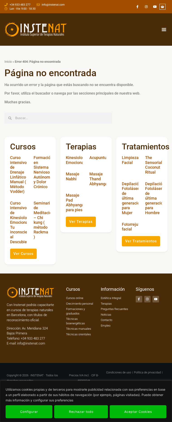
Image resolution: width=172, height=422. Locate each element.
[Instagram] (146, 6)
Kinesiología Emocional (77, 160)
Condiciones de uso (118, 372)
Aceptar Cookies (138, 411)
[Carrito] (162, 7)
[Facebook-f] (137, 6)
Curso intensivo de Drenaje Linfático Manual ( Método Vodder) (18, 174)
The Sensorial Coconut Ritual (153, 164)
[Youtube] (154, 6)
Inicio (8, 61)
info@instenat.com (31, 343)
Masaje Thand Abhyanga (98, 179)
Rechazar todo (81, 411)
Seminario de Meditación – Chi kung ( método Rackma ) (44, 220)
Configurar (29, 411)
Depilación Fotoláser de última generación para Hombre (155, 198)
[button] (164, 29)
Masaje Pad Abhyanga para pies (75, 202)
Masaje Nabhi (72, 176)
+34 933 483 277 (32, 338)
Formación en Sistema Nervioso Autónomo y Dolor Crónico (43, 172)
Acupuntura (99, 157)
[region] (86, 401)
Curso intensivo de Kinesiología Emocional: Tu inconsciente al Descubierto (21, 222)
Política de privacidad (147, 372)
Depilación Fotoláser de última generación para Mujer (132, 198)
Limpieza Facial (130, 160)
